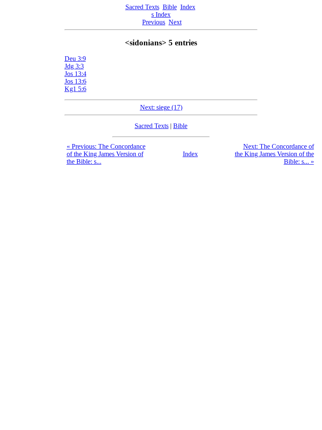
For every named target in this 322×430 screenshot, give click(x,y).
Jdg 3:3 (74, 66)
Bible (170, 6)
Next (175, 22)
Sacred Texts (142, 6)
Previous (153, 22)
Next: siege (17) (161, 107)
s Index (161, 14)
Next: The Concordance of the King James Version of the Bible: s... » (274, 154)
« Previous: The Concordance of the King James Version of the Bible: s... (106, 154)
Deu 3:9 (75, 58)
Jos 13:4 (75, 73)
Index (187, 6)
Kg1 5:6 (75, 88)
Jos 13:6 (75, 81)
